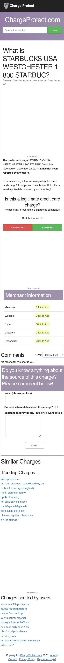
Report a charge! (46, 659)
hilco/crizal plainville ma (14, 631)
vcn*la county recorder (13, 617)
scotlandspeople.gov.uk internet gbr (20, 640)
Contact (12, 659)
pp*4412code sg (10, 497)
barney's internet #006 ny (15, 622)
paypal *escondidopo (12, 613)
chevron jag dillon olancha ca (17, 515)
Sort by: (38, 355)
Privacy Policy (27, 659)
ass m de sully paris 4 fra (15, 627)
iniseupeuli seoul (10, 479)
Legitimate (47, 227)
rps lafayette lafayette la (14, 506)
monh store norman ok (13, 492)
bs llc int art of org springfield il (17, 488)
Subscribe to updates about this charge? (28, 407)
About (53, 655)
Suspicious (17, 227)
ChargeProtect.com (31, 655)
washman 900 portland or (15, 604)
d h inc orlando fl (10, 519)
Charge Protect (21, 5)
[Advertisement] (32, 122)
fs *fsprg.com (8, 636)
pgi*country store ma (12, 510)
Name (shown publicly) (18, 393)
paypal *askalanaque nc (14, 608)
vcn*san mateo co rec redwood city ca (22, 483)
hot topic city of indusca (14, 501)
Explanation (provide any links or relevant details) (33, 413)
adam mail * (7, 645)
